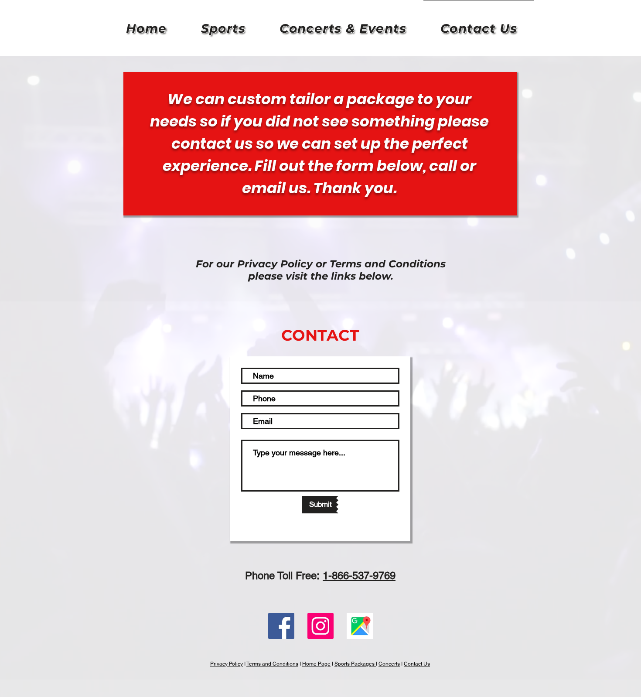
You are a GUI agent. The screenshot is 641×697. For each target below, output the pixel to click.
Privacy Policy (226, 664)
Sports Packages (355, 664)
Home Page (316, 664)
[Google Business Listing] (360, 626)
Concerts (389, 664)
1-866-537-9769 (359, 575)
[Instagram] (320, 626)
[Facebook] (281, 626)
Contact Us (417, 664)
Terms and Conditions (272, 664)
